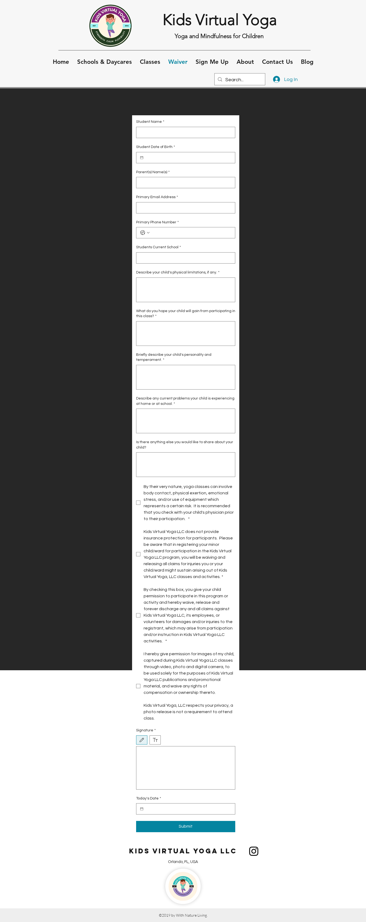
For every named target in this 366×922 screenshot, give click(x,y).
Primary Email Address (157, 197)
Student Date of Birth (155, 147)
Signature (146, 730)
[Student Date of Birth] (142, 157)
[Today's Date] (142, 809)
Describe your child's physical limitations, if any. (177, 272)
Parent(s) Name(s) (153, 172)
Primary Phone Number (157, 222)
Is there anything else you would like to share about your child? (184, 444)
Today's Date (148, 798)
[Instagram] (254, 851)
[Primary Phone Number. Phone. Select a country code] (145, 232)
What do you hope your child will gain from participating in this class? (185, 313)
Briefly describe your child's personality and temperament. (173, 357)
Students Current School (158, 247)
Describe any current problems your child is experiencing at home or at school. (185, 401)
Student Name (150, 122)
